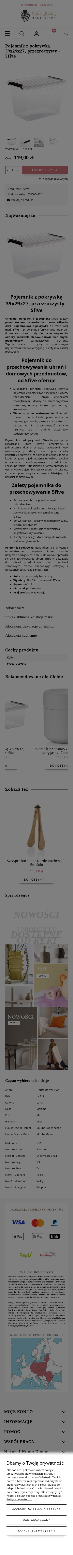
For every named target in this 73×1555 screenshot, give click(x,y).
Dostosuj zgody (36, 1519)
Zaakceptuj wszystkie (37, 1530)
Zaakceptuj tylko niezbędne (36, 1508)
